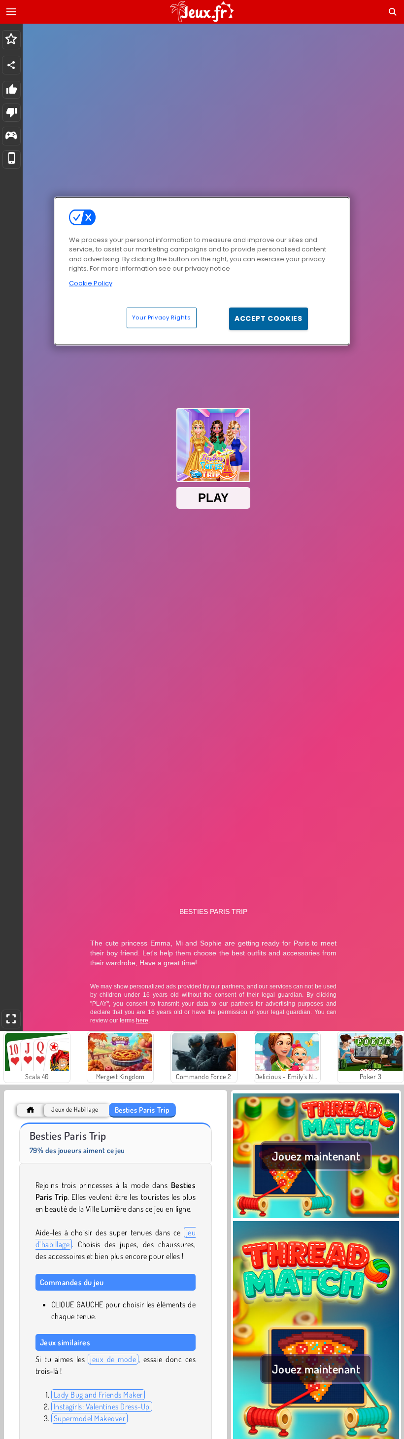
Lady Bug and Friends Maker (98, 1395)
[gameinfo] (11, 136)
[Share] (11, 65)
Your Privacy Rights (161, 317)
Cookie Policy (90, 283)
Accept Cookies (269, 318)
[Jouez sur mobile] (11, 159)
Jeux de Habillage (74, 1109)
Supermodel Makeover (89, 1418)
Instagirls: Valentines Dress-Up (102, 1406)
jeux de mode (113, 1359)
